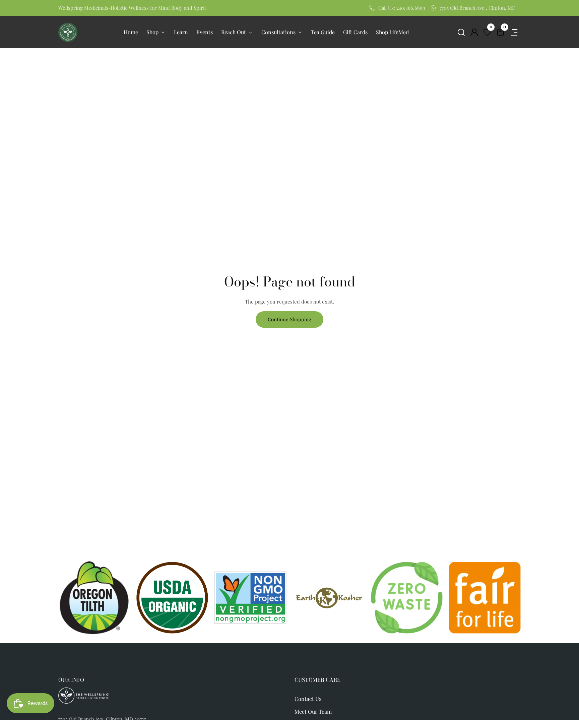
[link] (328, 597)
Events (204, 32)
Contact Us (308, 698)
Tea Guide (323, 32)
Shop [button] (153, 32)
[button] (461, 32)
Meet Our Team (313, 711)
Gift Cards (355, 32)
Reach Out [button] (234, 32)
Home (131, 32)
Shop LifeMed (392, 32)
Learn (181, 32)
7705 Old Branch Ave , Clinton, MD (478, 7)
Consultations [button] (279, 32)
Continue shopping (289, 319)
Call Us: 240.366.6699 (401, 7)
